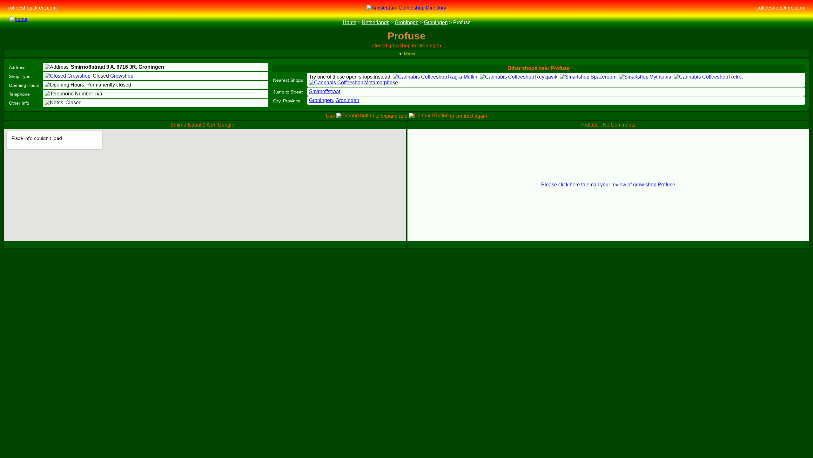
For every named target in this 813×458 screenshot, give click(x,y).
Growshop (121, 76)
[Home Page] (27, 23)
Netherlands (375, 22)
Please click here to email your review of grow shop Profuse (608, 184)
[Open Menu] (799, 22)
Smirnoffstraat (324, 91)
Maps (409, 53)
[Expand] (402, 124)
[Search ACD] (55, 22)
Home (349, 22)
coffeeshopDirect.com (32, 7)
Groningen (407, 22)
